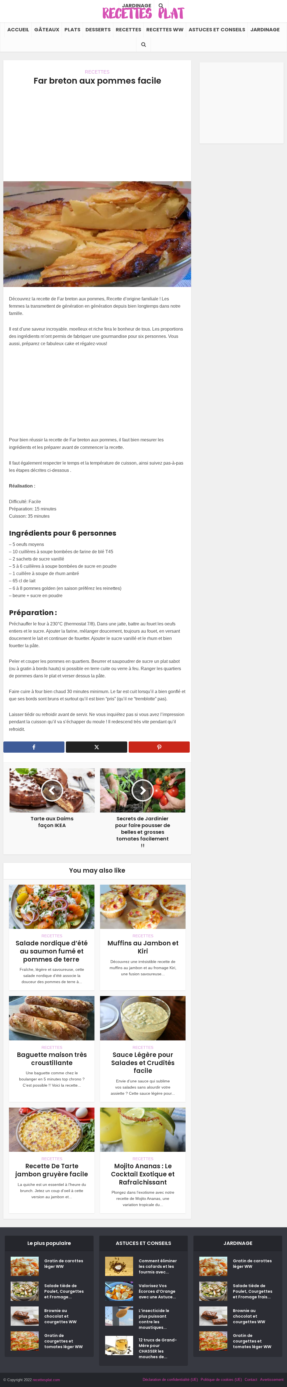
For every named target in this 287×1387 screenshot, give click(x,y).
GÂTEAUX (46, 29)
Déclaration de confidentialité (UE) (170, 1379)
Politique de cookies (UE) (221, 1379)
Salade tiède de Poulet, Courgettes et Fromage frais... (252, 1291)
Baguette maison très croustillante (52, 1059)
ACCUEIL (18, 29)
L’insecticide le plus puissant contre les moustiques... (154, 1319)
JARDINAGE (265, 29)
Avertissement (272, 1379)
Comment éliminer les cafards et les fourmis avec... (158, 1266)
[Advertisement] (97, 134)
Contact (251, 1379)
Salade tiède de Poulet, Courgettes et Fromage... (64, 1291)
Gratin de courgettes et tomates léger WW (63, 1341)
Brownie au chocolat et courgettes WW (60, 1316)
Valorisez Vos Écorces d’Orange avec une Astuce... (157, 1291)
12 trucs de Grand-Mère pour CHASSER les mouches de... (158, 1348)
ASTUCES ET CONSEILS (217, 29)
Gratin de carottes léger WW (63, 1263)
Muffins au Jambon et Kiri (143, 947)
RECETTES (128, 29)
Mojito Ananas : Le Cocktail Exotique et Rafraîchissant (143, 1174)
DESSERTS (98, 29)
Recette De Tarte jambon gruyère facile (51, 1170)
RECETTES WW (165, 29)
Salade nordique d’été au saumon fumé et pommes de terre (52, 951)
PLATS (72, 29)
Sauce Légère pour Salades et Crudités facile (143, 1063)
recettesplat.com (46, 1380)
